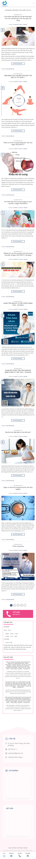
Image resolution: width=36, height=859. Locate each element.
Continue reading (18, 63)
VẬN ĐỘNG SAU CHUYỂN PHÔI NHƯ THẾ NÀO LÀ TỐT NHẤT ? (18, 76)
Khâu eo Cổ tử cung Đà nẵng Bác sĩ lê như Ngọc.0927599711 (18, 143)
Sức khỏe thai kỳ (18, 14)
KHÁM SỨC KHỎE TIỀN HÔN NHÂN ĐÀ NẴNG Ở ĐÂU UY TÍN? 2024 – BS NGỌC (18, 371)
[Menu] (34, 3)
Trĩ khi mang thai (18, 546)
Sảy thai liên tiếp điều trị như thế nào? (18, 432)
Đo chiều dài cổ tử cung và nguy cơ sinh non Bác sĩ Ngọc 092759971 (18, 202)
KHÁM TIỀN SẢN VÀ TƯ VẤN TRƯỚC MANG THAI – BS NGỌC (18, 304)
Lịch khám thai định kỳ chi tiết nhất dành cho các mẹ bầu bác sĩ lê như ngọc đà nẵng (18, 18)
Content (25, 24)
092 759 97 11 (12, 749)
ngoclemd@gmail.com (15, 753)
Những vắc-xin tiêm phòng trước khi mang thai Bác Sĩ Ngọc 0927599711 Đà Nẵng (18, 254)
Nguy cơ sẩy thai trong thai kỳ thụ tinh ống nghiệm (18, 488)
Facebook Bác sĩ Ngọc (15, 757)
